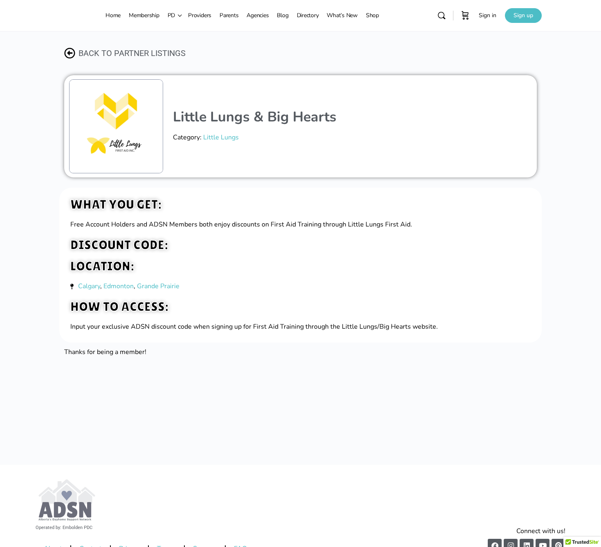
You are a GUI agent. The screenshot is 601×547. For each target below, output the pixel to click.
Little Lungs (221, 137)
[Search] (441, 15)
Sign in (487, 15)
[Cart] (465, 15)
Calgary (89, 286)
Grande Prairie (158, 286)
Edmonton (118, 286)
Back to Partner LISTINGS (132, 53)
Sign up (523, 15)
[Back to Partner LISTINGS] (69, 52)
